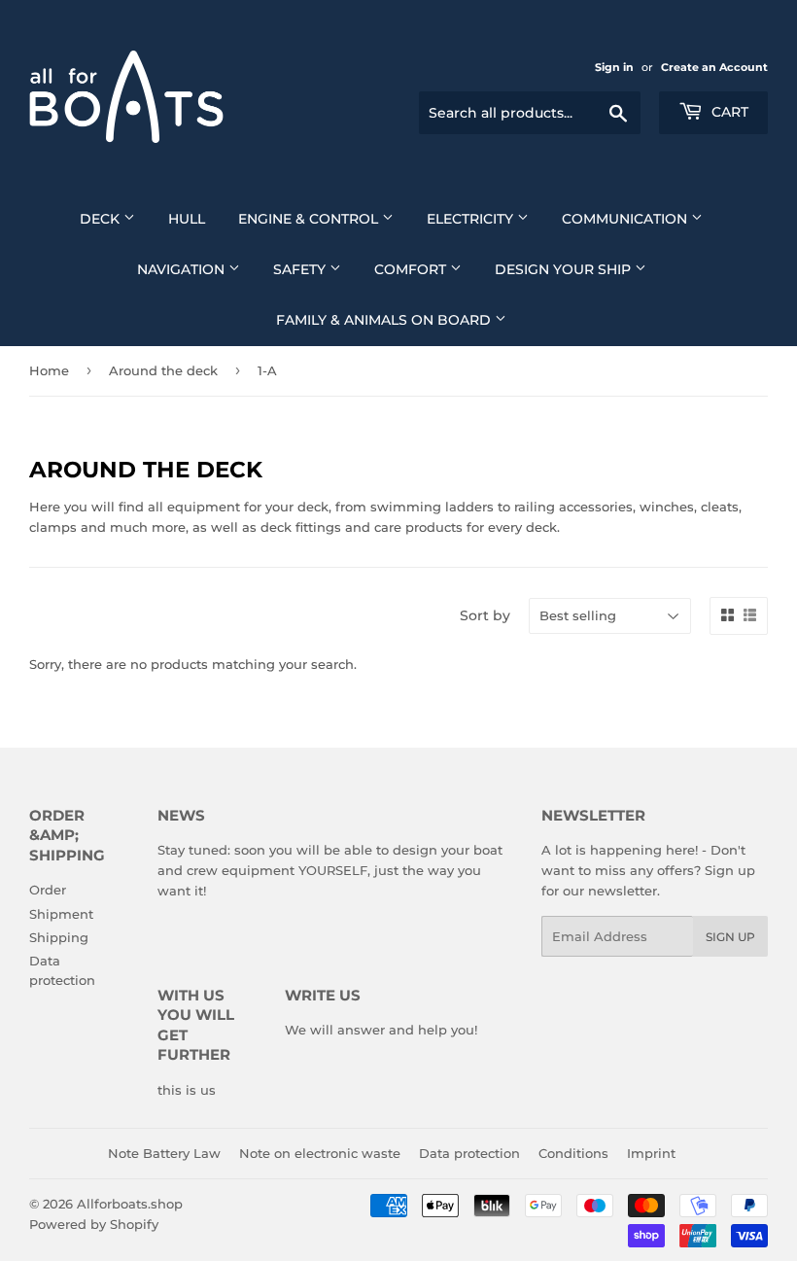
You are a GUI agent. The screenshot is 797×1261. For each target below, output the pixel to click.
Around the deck (163, 370)
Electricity (472, 219)
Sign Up (730, 936)
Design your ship (565, 269)
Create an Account (714, 67)
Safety (301, 269)
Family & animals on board (385, 320)
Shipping (58, 937)
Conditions (573, 1153)
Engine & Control (310, 219)
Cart (728, 112)
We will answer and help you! (381, 1029)
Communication (626, 219)
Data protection (469, 1153)
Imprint (651, 1153)
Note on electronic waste (319, 1153)
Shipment (61, 914)
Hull (186, 219)
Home (49, 370)
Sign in (614, 67)
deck (101, 219)
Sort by (485, 615)
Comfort (412, 269)
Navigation (182, 269)
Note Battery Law (164, 1153)
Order (47, 889)
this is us (186, 1090)
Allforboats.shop (130, 1203)
